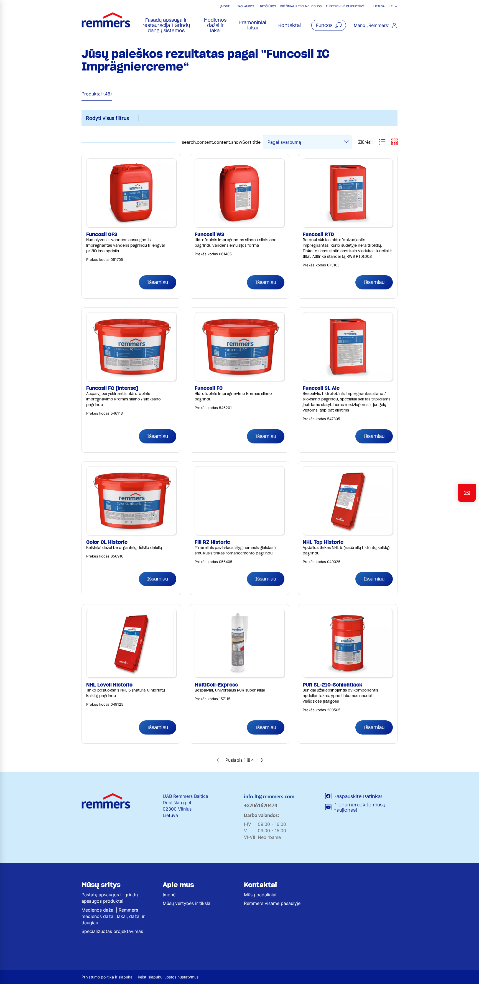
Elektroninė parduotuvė (345, 6)
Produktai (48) (96, 94)
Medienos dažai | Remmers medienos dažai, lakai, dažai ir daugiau (113, 916)
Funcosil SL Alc (321, 388)
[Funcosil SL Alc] (347, 318)
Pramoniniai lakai (252, 25)
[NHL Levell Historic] (131, 614)
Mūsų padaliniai (260, 894)
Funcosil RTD (318, 234)
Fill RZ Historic (212, 542)
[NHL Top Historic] (347, 472)
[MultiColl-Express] (239, 614)
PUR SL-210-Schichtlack (332, 685)
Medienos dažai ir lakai (215, 25)
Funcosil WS (209, 234)
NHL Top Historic (323, 542)
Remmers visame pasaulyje (272, 903)
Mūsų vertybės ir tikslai (187, 903)
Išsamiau (157, 282)
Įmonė (225, 6)
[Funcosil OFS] (131, 164)
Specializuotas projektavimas (112, 931)
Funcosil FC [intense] (112, 388)
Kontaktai (289, 25)
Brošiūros (268, 6)
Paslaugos (246, 6)
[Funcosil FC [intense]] (131, 318)
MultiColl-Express (216, 685)
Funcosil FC (209, 388)
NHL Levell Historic (109, 685)
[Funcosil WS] (239, 164)
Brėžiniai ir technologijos (301, 6)
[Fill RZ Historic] (239, 472)
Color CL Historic (107, 542)
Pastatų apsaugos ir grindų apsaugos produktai (109, 898)
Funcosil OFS (101, 234)
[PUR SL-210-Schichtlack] (347, 614)
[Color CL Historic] (131, 472)
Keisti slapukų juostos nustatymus (168, 977)
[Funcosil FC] (239, 318)
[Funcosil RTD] (347, 164)
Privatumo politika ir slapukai (107, 977)
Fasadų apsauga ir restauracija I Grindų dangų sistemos (166, 25)
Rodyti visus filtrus (107, 118)
